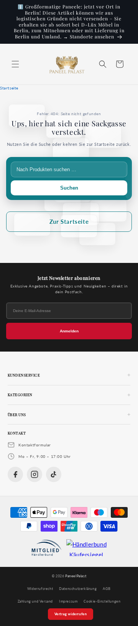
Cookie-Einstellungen (102, 601)
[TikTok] (53, 474)
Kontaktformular (34, 445)
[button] (15, 64)
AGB (107, 589)
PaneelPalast (75, 576)
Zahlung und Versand (35, 601)
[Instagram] (34, 474)
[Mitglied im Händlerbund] (46, 547)
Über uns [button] (17, 414)
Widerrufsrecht (40, 589)
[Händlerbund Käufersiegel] (86, 547)
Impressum (68, 601)
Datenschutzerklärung (78, 589)
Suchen (69, 188)
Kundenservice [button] (24, 375)
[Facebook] (15, 474)
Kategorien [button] (20, 394)
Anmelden (69, 331)
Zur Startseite (69, 221)
